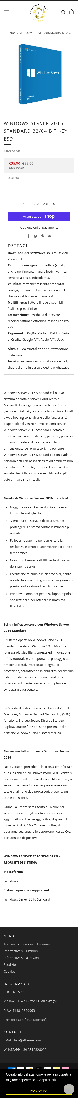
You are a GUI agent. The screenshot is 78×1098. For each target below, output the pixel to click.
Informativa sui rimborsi (21, 951)
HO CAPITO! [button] (39, 1090)
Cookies (9, 971)
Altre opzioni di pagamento (39, 227)
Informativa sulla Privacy (21, 958)
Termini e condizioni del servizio (27, 944)
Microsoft (12, 151)
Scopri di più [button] (46, 1080)
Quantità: (13, 178)
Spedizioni (11, 964)
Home (11, 33)
